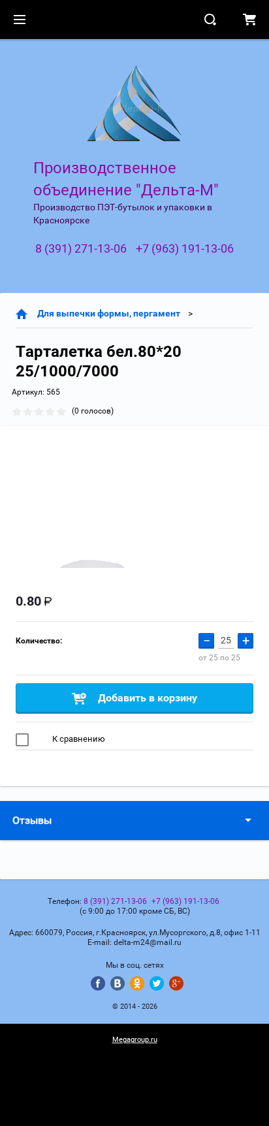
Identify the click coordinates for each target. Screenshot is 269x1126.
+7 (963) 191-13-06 (185, 248)
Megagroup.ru (134, 1039)
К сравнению (77, 739)
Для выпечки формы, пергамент (108, 313)
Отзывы (32, 820)
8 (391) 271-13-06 (81, 248)
